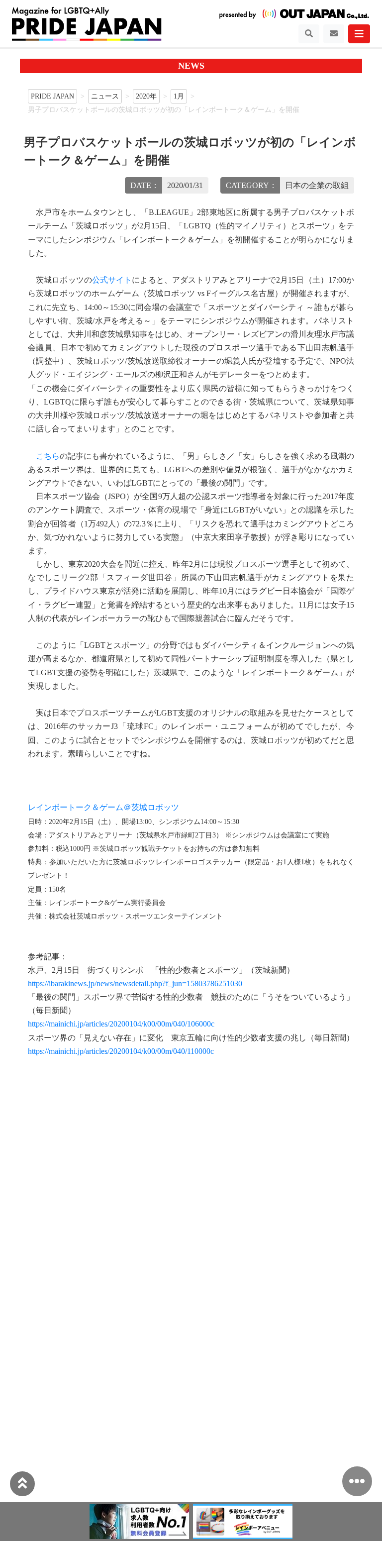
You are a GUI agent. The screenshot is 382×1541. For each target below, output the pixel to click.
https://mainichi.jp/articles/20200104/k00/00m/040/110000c (121, 1051)
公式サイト (112, 280)
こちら (48, 456)
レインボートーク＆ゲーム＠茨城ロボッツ (103, 807)
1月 (179, 96)
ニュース (105, 96)
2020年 (146, 96)
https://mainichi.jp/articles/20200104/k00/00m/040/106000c (121, 1024)
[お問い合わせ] (333, 33)
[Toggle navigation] (308, 33)
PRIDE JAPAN (52, 96)
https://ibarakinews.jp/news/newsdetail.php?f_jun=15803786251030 (135, 983)
